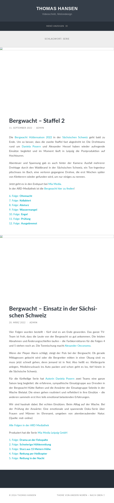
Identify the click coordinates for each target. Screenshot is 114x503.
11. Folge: (20, 219)
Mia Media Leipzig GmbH (52, 432)
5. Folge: (26, 458)
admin (40, 128)
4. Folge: (28, 453)
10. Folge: (18, 214)
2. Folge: (30, 444)
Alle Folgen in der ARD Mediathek (29, 425)
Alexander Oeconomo (78, 345)
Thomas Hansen (57, 8)
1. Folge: (28, 440)
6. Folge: (20, 196)
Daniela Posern (31, 146)
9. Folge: (23, 209)
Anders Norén (78, 495)
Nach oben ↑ (97, 495)
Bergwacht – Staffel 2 (37, 121)
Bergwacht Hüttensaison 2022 (33, 137)
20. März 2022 (17, 323)
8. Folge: (19, 205)
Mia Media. (55, 184)
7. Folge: (20, 200)
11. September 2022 (20, 128)
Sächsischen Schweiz (74, 137)
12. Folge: (23, 223)
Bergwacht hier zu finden (59, 188)
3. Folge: (30, 449)
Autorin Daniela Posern (59, 378)
